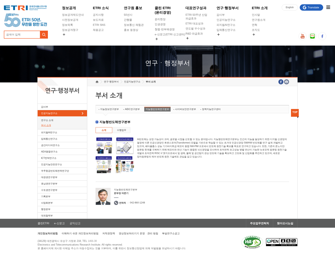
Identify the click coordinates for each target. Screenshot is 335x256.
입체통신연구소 (226, 29)
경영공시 (67, 39)
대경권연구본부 (49, 177)
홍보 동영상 (131, 29)
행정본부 (45, 209)
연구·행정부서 (228, 8)
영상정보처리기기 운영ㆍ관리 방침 (138, 233)
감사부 (221, 14)
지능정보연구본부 (109, 109)
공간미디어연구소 (227, 39)
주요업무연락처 (259, 223)
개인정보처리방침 (48, 233)
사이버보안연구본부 (185, 109)
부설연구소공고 (171, 233)
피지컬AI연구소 (226, 24)
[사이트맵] (328, 7)
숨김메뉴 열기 (64, 34)
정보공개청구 (70, 29)
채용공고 (98, 29)
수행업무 (121, 130)
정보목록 (67, 24)
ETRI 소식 (101, 8)
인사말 (256, 14)
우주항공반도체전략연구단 (55, 171)
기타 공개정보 (260, 39)
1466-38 (92, 241)
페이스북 (322, 36)
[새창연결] (280, 81)
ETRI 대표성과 (194, 23)
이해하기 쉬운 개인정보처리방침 (80, 233)
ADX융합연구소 (49, 151)
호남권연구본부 (49, 183)
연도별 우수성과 (195, 28)
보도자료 (98, 19)
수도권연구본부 (49, 190)
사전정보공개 (70, 19)
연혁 (254, 24)
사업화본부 (47, 203)
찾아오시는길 (285, 223)
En (290, 7)
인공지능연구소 (226, 19)
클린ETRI (43, 223)
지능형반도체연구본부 (157, 109)
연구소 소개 (47, 120)
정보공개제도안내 (73, 14)
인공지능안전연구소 (51, 164)
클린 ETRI (163, 10)
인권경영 (160, 24)
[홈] (97, 81)
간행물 (128, 19)
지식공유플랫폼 (195, 42)
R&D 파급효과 (194, 33)
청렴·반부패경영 (165, 29)
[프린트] (286, 81)
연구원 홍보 (133, 8)
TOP (295, 112)
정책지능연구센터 (211, 109)
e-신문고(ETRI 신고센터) (170, 34)
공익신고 (160, 43)
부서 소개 (46, 125)
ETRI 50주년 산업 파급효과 (196, 16)
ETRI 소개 (260, 8)
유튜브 (303, 36)
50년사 (128, 14)
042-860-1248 (137, 202)
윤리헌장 (160, 19)
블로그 (312, 36)
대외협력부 (47, 215)
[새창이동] (252, 242)
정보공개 (69, 8)
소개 (104, 130)
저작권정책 (108, 233)
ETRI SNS (99, 24)
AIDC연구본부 (132, 109)
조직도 (256, 29)
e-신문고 (59, 223)
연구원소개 (258, 19)
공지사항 (98, 14)
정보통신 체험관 (134, 24)
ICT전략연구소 (48, 158)
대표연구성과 (196, 8)
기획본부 (45, 196)
